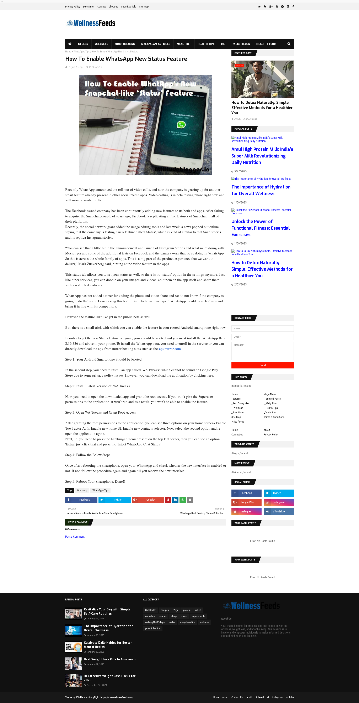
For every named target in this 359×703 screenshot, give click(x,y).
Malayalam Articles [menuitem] (155, 44)
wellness (204, 622)
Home (68, 51)
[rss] (265, 6)
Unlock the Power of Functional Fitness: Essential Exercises (260, 228)
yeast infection (152, 628)
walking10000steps (155, 622)
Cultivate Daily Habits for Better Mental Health (108, 645)
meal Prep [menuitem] (184, 44)
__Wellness (237, 407)
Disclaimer (88, 6)
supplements (198, 616)
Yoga (175, 610)
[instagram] (288, 6)
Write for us (237, 421)
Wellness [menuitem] (101, 44)
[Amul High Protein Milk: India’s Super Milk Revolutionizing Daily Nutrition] (262, 141)
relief (198, 610)
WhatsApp (82, 490)
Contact (101, 6)
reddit (249, 697)
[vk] (279, 511)
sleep (174, 616)
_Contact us (270, 412)
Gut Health (150, 610)
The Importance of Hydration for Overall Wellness (108, 628)
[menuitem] (70, 44)
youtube (290, 697)
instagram (277, 697)
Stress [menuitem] (83, 44)
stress (184, 616)
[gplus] (271, 6)
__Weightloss (271, 403)
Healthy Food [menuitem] (266, 44)
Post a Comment (75, 536)
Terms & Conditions (274, 417)
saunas (162, 616)
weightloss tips (187, 622)
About (267, 429)
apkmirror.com (170, 348)
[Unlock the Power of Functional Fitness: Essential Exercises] (262, 213)
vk (268, 697)
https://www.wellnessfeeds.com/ (117, 697)
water (172, 622)
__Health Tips (271, 407)
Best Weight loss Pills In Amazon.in (110, 659)
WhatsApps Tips (82, 51)
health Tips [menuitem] (206, 44)
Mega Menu (270, 394)
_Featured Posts (272, 398)
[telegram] (282, 6)
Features (236, 398)
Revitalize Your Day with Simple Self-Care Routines (107, 612)
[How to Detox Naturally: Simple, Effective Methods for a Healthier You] (262, 254)
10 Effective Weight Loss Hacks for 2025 (110, 678)
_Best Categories (240, 403)
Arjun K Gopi (76, 67)
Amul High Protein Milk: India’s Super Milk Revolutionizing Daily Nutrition (262, 155)
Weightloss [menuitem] (241, 44)
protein (187, 610)
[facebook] (292, 6)
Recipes (165, 610)
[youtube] (277, 6)
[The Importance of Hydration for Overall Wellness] (261, 178)
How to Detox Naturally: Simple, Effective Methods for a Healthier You (262, 107)
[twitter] (259, 6)
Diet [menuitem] (224, 44)
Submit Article (128, 6)
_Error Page (237, 412)
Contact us (237, 434)
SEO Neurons (82, 697)
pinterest (259, 697)
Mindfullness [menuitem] (125, 44)
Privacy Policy (72, 6)
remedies (150, 616)
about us (113, 6)
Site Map (144, 6)
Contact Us (237, 697)
